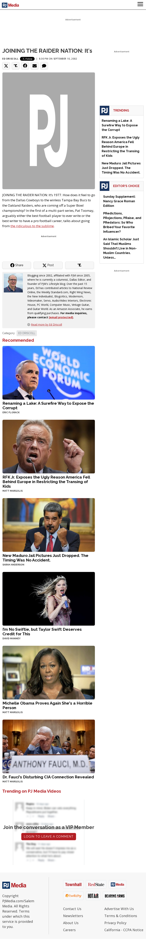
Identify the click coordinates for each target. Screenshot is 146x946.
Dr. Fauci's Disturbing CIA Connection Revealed (48, 777)
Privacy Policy (115, 923)
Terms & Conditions (120, 915)
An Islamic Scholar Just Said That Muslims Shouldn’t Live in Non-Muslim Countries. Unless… (121, 248)
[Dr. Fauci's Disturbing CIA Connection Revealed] (48, 746)
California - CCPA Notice (123, 930)
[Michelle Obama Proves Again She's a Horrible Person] (48, 672)
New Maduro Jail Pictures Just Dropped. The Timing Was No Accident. (45, 557)
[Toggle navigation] (140, 4)
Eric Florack (11, 412)
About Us (71, 923)
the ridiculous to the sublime (32, 226)
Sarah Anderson (13, 564)
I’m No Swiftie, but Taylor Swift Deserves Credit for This (42, 631)
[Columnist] (15, 282)
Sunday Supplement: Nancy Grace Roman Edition (119, 201)
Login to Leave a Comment (49, 836)
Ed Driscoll (10, 58)
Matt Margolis (12, 491)
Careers (69, 930)
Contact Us (72, 908)
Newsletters (73, 915)
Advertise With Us (119, 908)
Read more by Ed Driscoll (46, 324)
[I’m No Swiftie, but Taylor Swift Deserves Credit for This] (48, 598)
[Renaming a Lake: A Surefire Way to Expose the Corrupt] (48, 372)
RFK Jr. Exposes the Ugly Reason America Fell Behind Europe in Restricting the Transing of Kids (46, 482)
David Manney (11, 638)
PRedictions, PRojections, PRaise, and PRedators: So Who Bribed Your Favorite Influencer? (122, 222)
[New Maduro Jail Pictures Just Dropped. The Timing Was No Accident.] (48, 524)
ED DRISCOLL (26, 333)
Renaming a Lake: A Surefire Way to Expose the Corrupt (48, 405)
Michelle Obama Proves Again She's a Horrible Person (47, 705)
